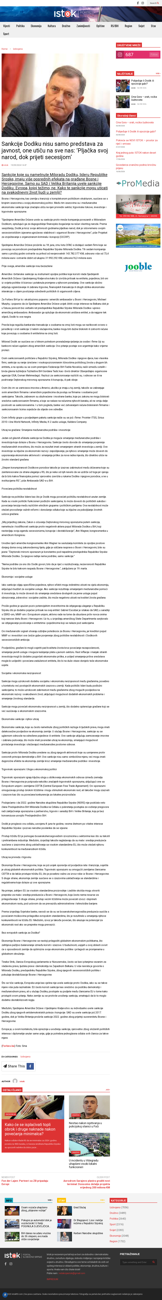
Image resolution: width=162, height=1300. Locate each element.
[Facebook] (138, 3)
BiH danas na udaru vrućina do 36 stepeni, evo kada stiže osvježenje (36, 1236)
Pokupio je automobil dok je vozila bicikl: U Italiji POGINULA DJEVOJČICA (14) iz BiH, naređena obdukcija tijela (36, 1226)
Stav (153, 26)
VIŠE (158, 73)
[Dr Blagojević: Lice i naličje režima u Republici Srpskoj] (64, 1224)
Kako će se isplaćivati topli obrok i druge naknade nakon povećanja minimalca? (30, 1129)
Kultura (52, 26)
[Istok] (81, 14)
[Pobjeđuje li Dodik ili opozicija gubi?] (123, 85)
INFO (9, 1200)
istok (5, 165)
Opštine (100, 26)
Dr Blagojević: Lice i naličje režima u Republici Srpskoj (88, 1222)
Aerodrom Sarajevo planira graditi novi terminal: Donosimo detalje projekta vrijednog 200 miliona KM (86, 1184)
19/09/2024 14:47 (19, 165)
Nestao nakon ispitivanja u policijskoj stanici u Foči (85, 1124)
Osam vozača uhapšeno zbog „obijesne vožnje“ (34, 1209)
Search (153, 3)
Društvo (66, 26)
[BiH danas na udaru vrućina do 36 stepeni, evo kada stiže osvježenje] (12, 1236)
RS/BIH (114, 26)
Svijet (141, 26)
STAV (61, 1200)
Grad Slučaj (80, 1207)
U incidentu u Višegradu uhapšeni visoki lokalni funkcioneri (83, 1164)
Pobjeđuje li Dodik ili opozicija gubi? (142, 82)
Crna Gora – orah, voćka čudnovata (135, 122)
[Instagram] (142, 3)
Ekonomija (36, 26)
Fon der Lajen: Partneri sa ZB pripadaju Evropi (25, 1182)
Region (128, 26)
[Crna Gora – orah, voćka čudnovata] (123, 101)
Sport (6, 34)
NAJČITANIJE (125, 73)
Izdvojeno (25, 1056)
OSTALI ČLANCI (12, 1090)
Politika (20, 26)
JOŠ (107, 1090)
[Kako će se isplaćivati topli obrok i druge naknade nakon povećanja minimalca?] (33, 1107)
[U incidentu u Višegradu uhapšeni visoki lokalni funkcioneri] (89, 1145)
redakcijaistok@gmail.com (72, 1273)
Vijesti (6, 26)
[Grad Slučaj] (64, 1211)
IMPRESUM (52, 1279)
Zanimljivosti (83, 26)
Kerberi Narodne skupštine (88, 1233)
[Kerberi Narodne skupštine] (64, 1236)
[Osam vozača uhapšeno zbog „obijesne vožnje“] (12, 1211)
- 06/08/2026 (141, 88)
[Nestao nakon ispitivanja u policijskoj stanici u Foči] (89, 1107)
